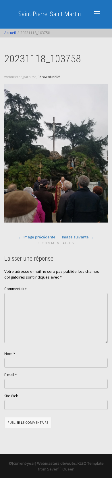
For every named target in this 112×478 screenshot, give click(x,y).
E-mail (9, 374)
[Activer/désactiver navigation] (97, 13)
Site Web (11, 395)
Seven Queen (60, 469)
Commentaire (15, 288)
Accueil (10, 32)
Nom (8, 353)
